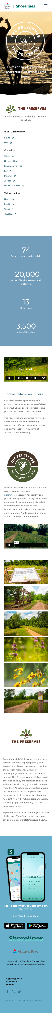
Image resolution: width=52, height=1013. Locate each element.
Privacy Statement (35, 1000)
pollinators (9, 495)
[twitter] (13, 991)
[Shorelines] (19, 3)
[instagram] (19, 991)
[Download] (14, 923)
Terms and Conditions (15, 1000)
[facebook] (7, 991)
